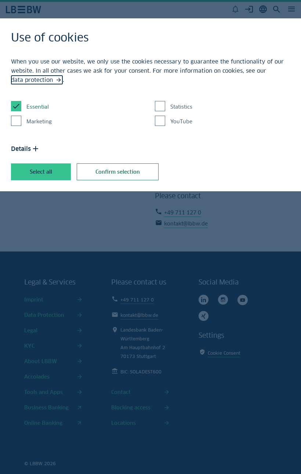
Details (21, 148)
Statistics (181, 107)
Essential (37, 107)
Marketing (39, 121)
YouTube (181, 121)
